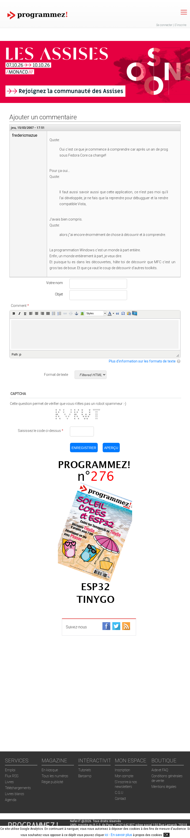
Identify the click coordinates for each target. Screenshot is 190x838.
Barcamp (85, 776)
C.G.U (119, 793)
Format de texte (56, 375)
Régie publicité (52, 782)
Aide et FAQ (159, 770)
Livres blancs (14, 794)
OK (166, 835)
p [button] (20, 354)
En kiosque (50, 770)
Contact (120, 799)
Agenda (10, 800)
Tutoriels (84, 770)
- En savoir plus (120, 835)
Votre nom (54, 283)
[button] (14, 313)
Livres (9, 782)
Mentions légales (163, 787)
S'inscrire (180, 25)
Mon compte (124, 776)
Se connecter (164, 25)
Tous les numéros (55, 776)
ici (106, 835)
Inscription (122, 770)
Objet (59, 294)
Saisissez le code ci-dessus (40, 431)
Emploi (10, 770)
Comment (20, 306)
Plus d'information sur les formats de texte (142, 361)
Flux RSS (11, 776)
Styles (90, 313)
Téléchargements (18, 788)
